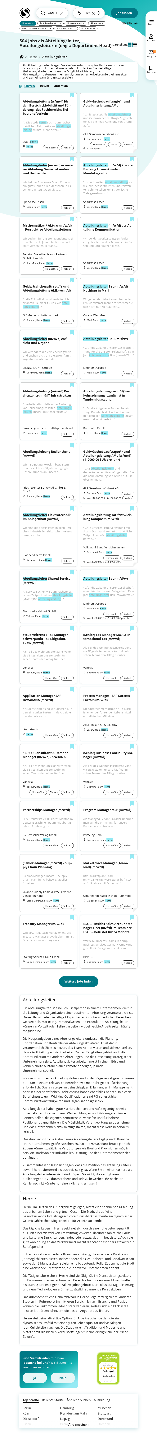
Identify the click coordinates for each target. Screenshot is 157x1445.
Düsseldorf (30, 1419)
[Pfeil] (33, 23)
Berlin (27, 1408)
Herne (33, 56)
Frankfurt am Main (73, 1413)
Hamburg (67, 1408)
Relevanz (29, 85)
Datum (44, 85)
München (104, 1408)
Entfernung (61, 85)
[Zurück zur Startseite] (25, 14)
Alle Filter (129, 23)
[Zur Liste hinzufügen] (72, 95)
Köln (26, 1413)
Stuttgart (104, 1413)
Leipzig (65, 1419)
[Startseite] (22, 57)
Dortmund (105, 1419)
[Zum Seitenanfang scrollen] (145, 1421)
